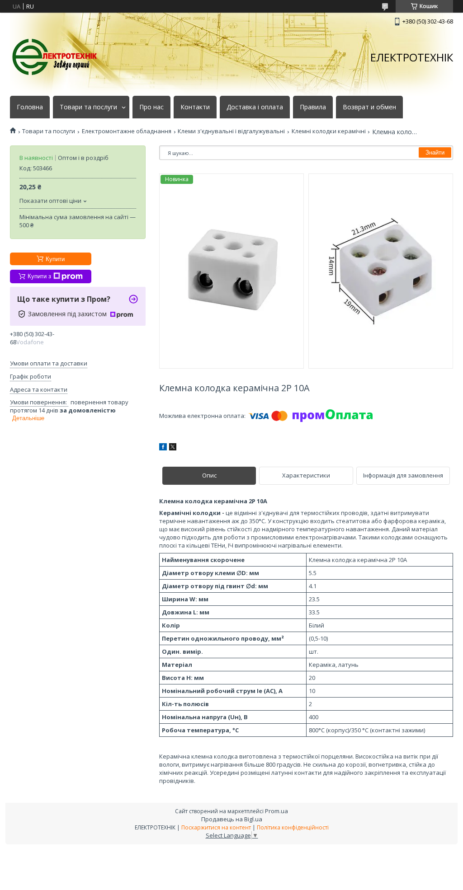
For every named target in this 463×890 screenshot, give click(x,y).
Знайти (434, 152)
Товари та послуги (88, 107)
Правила (313, 107)
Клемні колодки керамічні (329, 131)
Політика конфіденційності (293, 827)
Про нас (151, 107)
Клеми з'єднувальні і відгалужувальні (231, 131)
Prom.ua (276, 811)
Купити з (39, 276)
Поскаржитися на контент (216, 827)
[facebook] (163, 448)
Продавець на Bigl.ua (231, 819)
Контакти (195, 107)
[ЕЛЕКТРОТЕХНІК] (55, 57)
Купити (55, 259)
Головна (30, 107)
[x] (172, 448)
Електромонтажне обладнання (126, 131)
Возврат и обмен (369, 107)
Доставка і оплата (255, 107)
